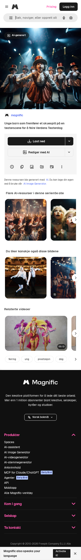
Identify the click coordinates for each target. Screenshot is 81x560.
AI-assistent (12, 447)
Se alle (59, 193)
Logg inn (68, 7)
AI (47, 179)
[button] (40, 417)
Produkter (12, 434)
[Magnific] (40, 383)
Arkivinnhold (12, 467)
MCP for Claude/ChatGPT (28, 472)
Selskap (10, 515)
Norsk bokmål (40, 417)
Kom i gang (13, 503)
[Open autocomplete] (9, 17)
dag (61, 359)
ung (27, 359)
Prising (51, 7)
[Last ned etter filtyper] (69, 141)
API (6, 483)
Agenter (15, 478)
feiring (12, 359)
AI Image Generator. (35, 183)
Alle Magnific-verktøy (18, 493)
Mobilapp (10, 488)
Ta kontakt (12, 527)
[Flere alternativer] (62, 167)
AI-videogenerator (16, 457)
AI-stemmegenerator (18, 462)
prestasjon (44, 359)
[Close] (75, 553)
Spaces (9, 442)
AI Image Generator (17, 452)
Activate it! (61, 553)
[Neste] (75, 220)
